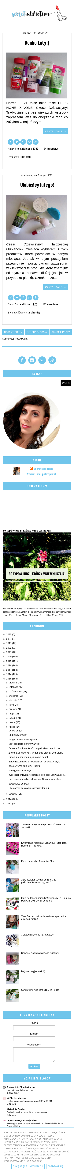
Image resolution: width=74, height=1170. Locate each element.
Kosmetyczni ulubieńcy (29, 312)
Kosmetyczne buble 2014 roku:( (25, 766)
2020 (9, 656)
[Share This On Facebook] (11, 141)
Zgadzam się (55, 1166)
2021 (9, 652)
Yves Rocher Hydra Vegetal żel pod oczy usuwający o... (37, 775)
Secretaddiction (43, 468)
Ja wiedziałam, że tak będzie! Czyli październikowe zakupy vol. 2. (39, 881)
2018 (9, 665)
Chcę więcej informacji (28, 1166)
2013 (9, 803)
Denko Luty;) (37, 42)
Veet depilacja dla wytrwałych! (24, 744)
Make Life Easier (16, 1109)
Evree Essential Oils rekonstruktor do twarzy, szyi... (34, 761)
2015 (9, 678)
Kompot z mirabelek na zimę (20, 1090)
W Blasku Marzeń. (16, 1098)
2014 (9, 799)
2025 (9, 634)
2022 (9, 648)
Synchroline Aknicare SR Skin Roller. (40, 990)
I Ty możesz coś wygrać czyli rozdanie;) (29, 788)
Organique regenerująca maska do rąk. (29, 757)
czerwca (13, 709)
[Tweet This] (17, 141)
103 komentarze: (51, 304)
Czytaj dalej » (55, 131)
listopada (14, 687)
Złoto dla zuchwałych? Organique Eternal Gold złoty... (36, 752)
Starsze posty (60, 332)
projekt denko (24, 157)
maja (12, 713)
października (16, 691)
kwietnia (13, 718)
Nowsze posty (13, 332)
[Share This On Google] (36, 141)
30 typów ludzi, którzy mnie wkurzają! (27, 530)
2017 (9, 670)
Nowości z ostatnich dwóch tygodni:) (40, 953)
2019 (9, 661)
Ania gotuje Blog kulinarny (21, 1087)
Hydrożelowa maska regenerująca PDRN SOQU (29, 1101)
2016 (9, 674)
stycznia (13, 793)
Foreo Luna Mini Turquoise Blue (37, 861)
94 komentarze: (51, 148)
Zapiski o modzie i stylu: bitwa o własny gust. (27, 1112)
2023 (9, 643)
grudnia (13, 682)
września (14, 696)
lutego (12, 727)
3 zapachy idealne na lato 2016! (37, 934)
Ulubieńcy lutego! (37, 184)
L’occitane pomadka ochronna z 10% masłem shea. (35, 779)
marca (12, 722)
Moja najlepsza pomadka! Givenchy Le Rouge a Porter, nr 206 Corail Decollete (46, 899)
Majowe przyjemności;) (33, 971)
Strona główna (37, 332)
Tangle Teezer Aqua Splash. (23, 739)
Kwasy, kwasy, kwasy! (20, 770)
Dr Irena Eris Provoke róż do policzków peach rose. (35, 748)
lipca (11, 704)
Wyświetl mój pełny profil (41, 474)
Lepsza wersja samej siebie (22, 1120)
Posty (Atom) (21, 338)
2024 (9, 639)
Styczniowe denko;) (19, 783)
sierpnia (13, 700)
